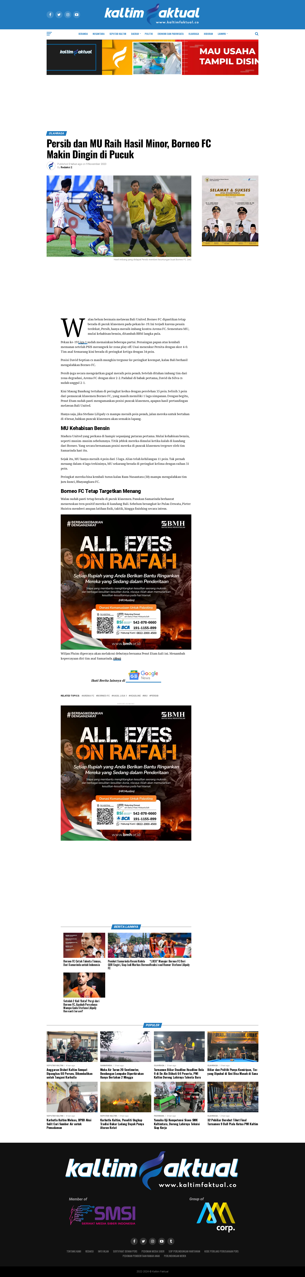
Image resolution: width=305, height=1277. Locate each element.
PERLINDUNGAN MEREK (175, 1256)
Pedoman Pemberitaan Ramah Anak (141, 1256)
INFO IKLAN (103, 1251)
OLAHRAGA (194, 34)
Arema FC (88, 696)
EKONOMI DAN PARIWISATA (171, 34)
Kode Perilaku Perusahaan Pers (221, 1251)
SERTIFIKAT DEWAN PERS (125, 1251)
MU (146, 696)
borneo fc (103, 696)
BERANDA (83, 34)
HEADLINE (135, 696)
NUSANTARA (98, 34)
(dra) (117, 658)
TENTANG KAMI (74, 1251)
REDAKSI (89, 1251)
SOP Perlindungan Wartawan (184, 1251)
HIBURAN (208, 34)
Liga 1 (82, 342)
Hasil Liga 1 (120, 696)
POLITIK (149, 34)
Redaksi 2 (66, 167)
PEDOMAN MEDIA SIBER (153, 1251)
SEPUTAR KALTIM (117, 34)
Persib (155, 696)
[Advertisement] (152, 104)
